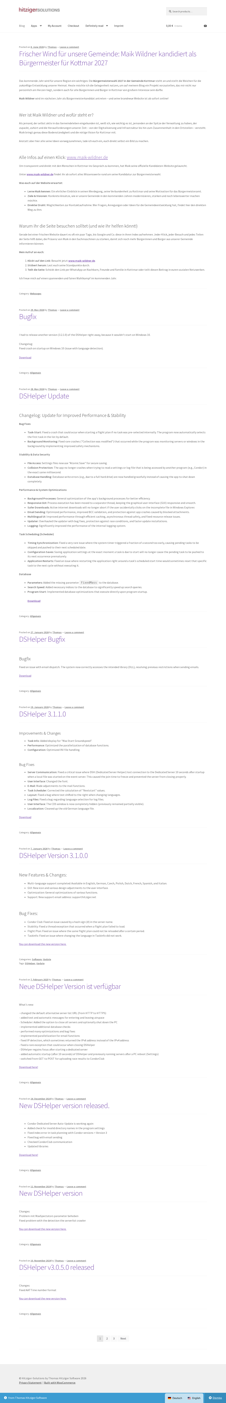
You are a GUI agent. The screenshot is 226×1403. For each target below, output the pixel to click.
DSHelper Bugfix (42, 639)
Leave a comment (69, 47)
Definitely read (94, 25)
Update (47, 959)
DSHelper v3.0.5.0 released (56, 1267)
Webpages (35, 293)
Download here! (28, 1067)
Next (123, 1338)
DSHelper (30, 963)
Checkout (73, 25)
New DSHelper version (50, 1193)
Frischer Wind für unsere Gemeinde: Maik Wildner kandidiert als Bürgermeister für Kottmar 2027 (107, 58)
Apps (34, 25)
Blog (22, 25)
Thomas (52, 47)
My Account (55, 25)
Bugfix (27, 316)
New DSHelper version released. (64, 1105)
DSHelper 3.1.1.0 (42, 713)
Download (25, 357)
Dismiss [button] (217, 1397)
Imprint (119, 25)
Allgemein (35, 372)
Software (37, 959)
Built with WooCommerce (59, 1382)
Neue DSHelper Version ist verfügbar (70, 986)
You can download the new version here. (42, 944)
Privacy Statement (30, 1382)
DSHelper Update (44, 395)
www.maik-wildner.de (87, 157)
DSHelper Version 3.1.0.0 (53, 855)
